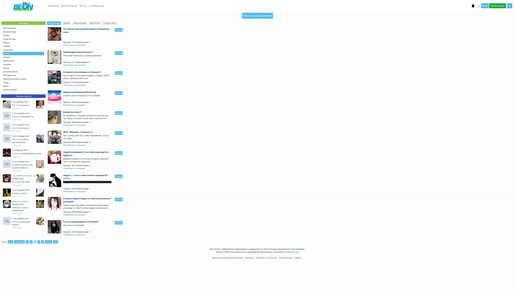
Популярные (54, 23)
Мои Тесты (95, 23)
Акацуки (7, 64)
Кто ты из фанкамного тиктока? (81, 221)
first (10, 242)
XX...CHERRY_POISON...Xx (24, 176)
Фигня (6, 86)
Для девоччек (9, 75)
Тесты (83, 5)
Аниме (6, 35)
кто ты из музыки (20, 128)
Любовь (6, 46)
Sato (14, 102)
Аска (14, 218)
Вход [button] (484, 5)
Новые (67, 23)
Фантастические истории (14, 79)
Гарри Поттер (9, 39)
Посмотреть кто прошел (74, 45)
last (55, 242)
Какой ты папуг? (72, 112)
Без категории (9, 32)
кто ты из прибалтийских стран (27, 153)
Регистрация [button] (497, 5)
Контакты (272, 258)
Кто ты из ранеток (20, 105)
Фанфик (6, 57)
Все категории (9, 28)
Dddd (14, 113)
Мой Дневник (69, 5)
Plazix (14, 190)
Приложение (285, 258)
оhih (14, 150)
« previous (19, 242)
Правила (260, 258)
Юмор (6, 82)
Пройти (118, 30)
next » (48, 242)
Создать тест (110, 23)
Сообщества (96, 5)
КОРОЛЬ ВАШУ (10, 90)
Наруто (6, 42)
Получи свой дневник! (257, 15)
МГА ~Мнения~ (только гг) (78, 132)
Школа (6, 68)
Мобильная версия (233, 258)
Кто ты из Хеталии (20, 182)
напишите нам (292, 252)
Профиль (53, 5)
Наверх (297, 258)
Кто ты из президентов (23, 116)
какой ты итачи (19, 193)
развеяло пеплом (20, 201)
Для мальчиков (10, 71)
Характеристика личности (78, 52)
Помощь (249, 258)
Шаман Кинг (8, 61)
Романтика (8, 50)
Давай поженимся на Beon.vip (79, 92)
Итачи (6, 53)
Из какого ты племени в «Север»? (82, 72)
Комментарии (79, 23)
